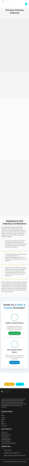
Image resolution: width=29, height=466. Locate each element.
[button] (26, 4)
